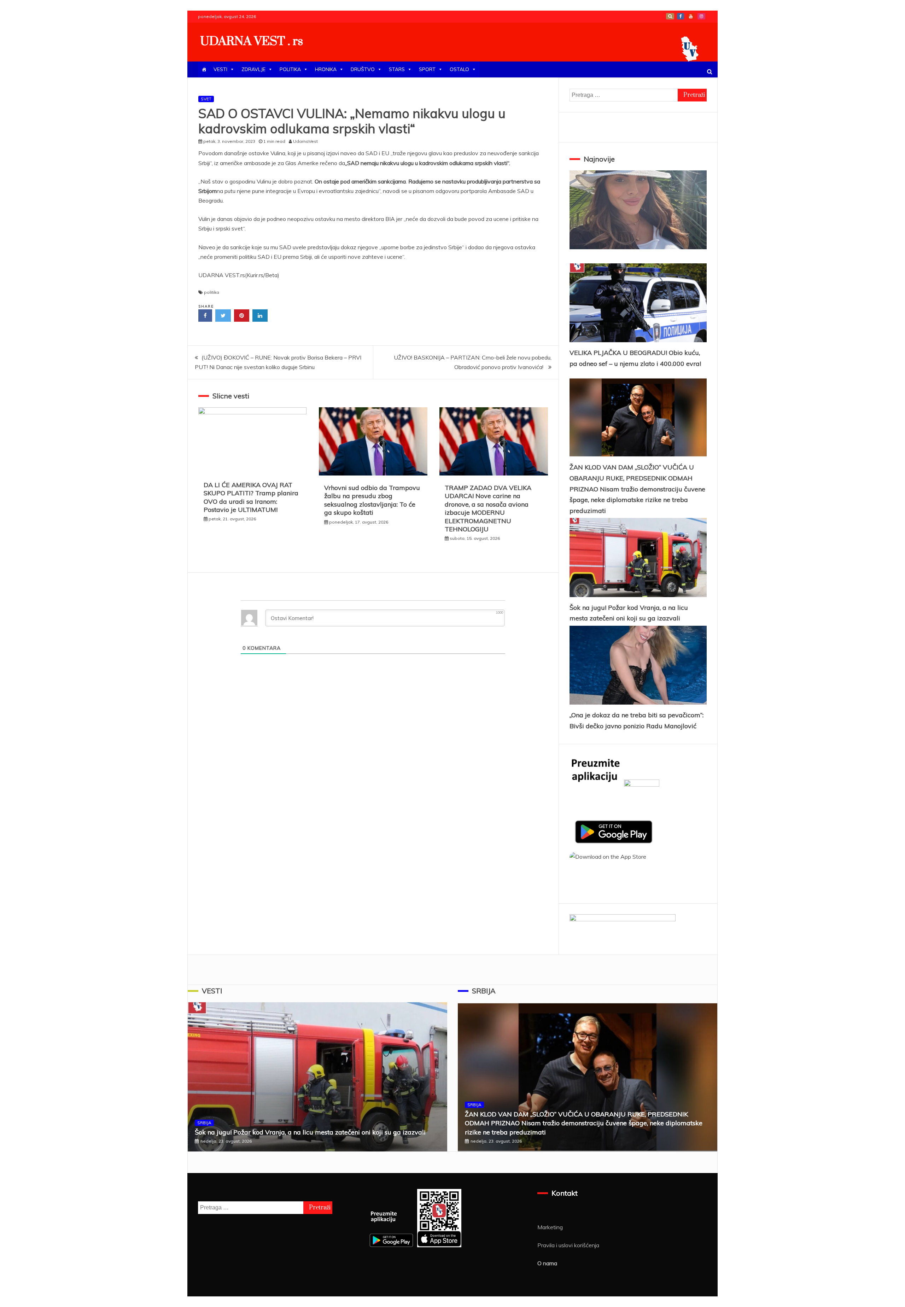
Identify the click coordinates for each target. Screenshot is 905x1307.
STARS (397, 69)
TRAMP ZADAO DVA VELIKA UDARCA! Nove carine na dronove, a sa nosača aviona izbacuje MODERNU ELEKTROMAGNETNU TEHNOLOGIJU (488, 508)
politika (211, 292)
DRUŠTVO (363, 69)
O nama (547, 1263)
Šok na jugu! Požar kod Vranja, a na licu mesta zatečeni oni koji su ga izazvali (310, 1132)
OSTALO (459, 69)
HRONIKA (326, 69)
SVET (206, 98)
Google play (670, 16)
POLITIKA (290, 69)
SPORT (427, 69)
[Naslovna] (204, 69)
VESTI (220, 69)
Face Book (680, 16)
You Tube (691, 16)
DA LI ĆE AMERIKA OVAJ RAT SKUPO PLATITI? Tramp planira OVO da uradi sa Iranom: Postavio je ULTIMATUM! (251, 497)
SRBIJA (204, 1122)
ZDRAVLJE (253, 69)
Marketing (550, 1227)
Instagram (701, 16)
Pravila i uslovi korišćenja (568, 1245)
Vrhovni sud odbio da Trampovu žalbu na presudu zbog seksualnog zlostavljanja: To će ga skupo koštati (372, 500)
